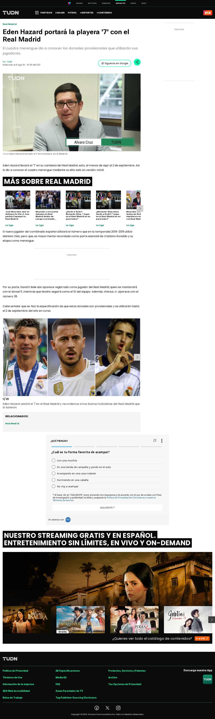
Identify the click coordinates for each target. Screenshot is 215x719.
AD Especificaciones (68, 670)
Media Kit (61, 677)
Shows (79, 3)
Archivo (112, 677)
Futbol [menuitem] (72, 12)
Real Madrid (10, 24)
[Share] (137, 62)
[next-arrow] (140, 208)
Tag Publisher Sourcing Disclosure (76, 697)
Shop (143, 3)
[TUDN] (11, 13)
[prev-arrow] (3, 357)
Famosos (106, 3)
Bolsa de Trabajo (13, 697)
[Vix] (207, 12)
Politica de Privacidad (15, 670)
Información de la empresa (18, 684)
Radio (133, 3)
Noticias (92, 3)
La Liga (9, 225)
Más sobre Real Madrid (47, 181)
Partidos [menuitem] (46, 12)
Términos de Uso (12, 677)
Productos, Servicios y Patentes (127, 670)
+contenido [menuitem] (104, 12)
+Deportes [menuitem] (86, 12)
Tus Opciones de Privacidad (124, 684)
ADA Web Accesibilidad (16, 691)
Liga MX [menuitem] (60, 12)
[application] (72, 112)
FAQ (58, 684)
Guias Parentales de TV (69, 691)
